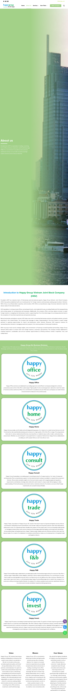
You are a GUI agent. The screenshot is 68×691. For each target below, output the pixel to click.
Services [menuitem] (35, 5)
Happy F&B (34, 570)
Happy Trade (34, 520)
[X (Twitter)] (7, 1)
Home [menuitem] (23, 5)
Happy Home (34, 427)
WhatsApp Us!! (61, 1)
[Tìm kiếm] (64, 5)
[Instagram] (5, 1)
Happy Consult (34, 473)
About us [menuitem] (28, 5)
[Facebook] (3, 1)
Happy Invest (34, 618)
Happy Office (34, 382)
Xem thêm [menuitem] (43, 5)
